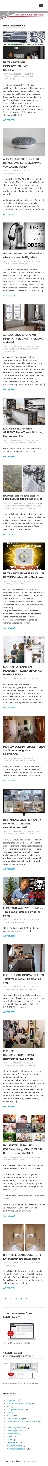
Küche (26, 171)
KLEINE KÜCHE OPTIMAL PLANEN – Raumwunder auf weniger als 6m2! (23, 979)
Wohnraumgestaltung (13, 173)
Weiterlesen (9, 120)
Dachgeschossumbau (16, 1409)
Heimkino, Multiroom (16, 1427)
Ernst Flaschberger (12, 74)
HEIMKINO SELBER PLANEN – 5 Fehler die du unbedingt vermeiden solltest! (22, 823)
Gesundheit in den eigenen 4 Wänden (24, 1421)
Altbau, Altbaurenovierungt (19, 1403)
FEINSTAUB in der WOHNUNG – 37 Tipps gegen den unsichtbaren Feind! (24, 912)
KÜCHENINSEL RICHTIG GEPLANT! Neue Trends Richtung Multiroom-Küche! (23, 432)
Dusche (41, 1263)
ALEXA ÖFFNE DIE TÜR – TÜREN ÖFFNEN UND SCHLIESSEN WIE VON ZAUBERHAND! (22, 163)
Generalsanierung (11, 76)
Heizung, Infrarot (28, 76)
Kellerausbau (12, 1433)
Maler (9, 1439)
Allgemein (28, 74)
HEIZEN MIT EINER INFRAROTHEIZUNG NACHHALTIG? (15, 66)
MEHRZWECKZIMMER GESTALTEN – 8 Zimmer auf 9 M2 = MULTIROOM (24, 750)
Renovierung (9, 79)
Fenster (10, 1415)
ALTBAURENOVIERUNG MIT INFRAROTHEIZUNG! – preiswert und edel (23, 338)
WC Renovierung (14, 1445)
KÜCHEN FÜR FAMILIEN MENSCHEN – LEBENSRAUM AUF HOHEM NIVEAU (23, 670)
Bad (35, 1263)
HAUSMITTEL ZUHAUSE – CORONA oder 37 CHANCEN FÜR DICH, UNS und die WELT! (22, 1149)
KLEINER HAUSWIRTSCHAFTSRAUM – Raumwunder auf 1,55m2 (20, 1055)
